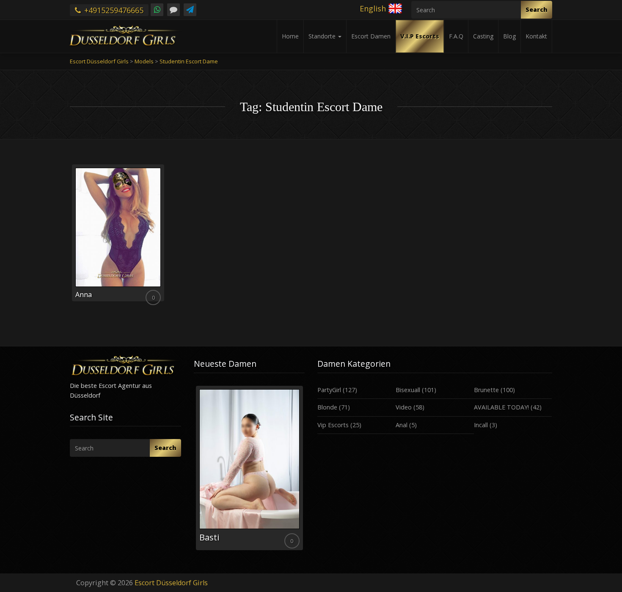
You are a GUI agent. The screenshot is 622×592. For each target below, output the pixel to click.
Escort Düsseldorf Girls (171, 582)
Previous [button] (193, 471)
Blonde (327, 407)
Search (537, 9)
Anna (83, 294)
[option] (249, 468)
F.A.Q (456, 36)
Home (290, 36)
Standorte (322, 36)
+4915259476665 (112, 10)
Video (404, 407)
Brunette (486, 390)
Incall (481, 425)
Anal (401, 425)
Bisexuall (408, 390)
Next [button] (304, 471)
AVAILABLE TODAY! (501, 407)
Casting (483, 36)
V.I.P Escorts (419, 36)
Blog (509, 36)
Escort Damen (371, 36)
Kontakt (536, 36)
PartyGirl (329, 390)
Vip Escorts (333, 425)
